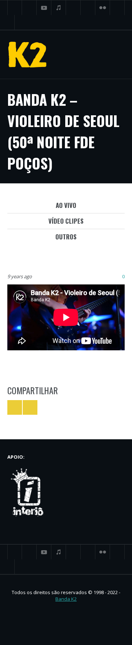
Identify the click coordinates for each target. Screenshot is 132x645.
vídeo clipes (66, 220)
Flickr (102, 7)
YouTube (44, 7)
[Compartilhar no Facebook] (30, 407)
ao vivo (66, 205)
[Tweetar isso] (14, 407)
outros (66, 236)
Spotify (88, 7)
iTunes (58, 7)
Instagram (117, 7)
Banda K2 (66, 599)
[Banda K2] (27, 54)
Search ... (7, 22)
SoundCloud (73, 7)
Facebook (29, 7)
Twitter (14, 7)
